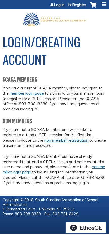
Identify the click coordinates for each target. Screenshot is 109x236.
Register (79, 5)
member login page (27, 93)
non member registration (66, 140)
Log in (59, 5)
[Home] (54, 17)
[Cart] (93, 7)
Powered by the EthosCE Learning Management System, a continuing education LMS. (85, 228)
